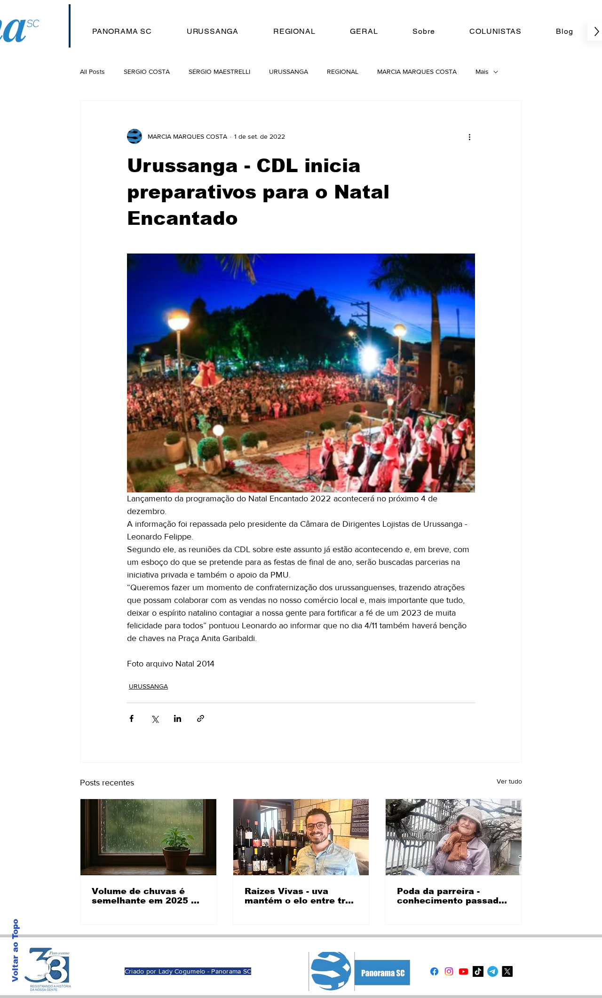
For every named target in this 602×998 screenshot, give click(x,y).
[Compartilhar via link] (200, 718)
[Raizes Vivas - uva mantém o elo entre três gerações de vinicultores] (301, 837)
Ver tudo (509, 781)
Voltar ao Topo (15, 950)
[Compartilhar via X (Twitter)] (154, 718)
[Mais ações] (469, 136)
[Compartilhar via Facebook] (131, 718)
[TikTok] (478, 971)
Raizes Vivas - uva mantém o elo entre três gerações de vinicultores (300, 896)
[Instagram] (449, 971)
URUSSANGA (288, 71)
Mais (482, 71)
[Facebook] (434, 971)
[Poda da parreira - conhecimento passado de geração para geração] (454, 837)
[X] (507, 971)
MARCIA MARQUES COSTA (417, 71)
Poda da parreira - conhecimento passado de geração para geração (450, 896)
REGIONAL (342, 71)
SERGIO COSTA (147, 71)
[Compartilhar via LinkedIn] (177, 718)
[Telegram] (492, 971)
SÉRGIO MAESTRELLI (219, 71)
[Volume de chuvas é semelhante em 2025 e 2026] (148, 837)
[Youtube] (463, 971)
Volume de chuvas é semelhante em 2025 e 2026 (144, 896)
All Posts (92, 71)
